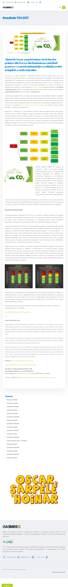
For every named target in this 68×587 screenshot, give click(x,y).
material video (36, 87)
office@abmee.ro (21, 2)
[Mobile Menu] (63, 7)
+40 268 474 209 (9, 2)
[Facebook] (40, 2)
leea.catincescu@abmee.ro (39, 377)
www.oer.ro (53, 377)
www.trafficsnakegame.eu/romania (32, 105)
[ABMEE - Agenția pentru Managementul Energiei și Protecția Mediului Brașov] (8, 7)
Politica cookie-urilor (58, 572)
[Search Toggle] (60, 7)
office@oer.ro (25, 377)
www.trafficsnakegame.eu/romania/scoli (17, 312)
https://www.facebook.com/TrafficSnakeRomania (20, 365)
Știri (14, 53)
